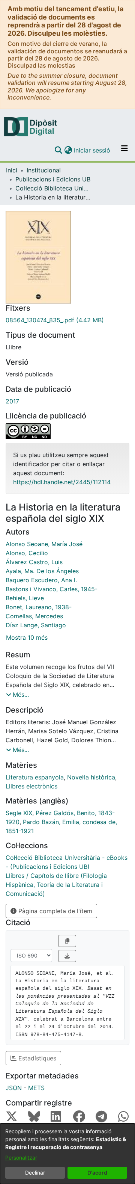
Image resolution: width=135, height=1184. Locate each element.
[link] (67, 320)
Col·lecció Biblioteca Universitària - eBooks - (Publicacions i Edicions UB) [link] (52, 188)
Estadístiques (36, 1058)
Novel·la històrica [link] (91, 777)
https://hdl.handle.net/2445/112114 (62, 482)
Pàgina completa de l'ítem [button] (54, 911)
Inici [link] (11, 170)
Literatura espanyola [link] (35, 777)
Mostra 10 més (27, 637)
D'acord (97, 1172)
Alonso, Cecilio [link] (27, 553)
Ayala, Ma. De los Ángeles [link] (42, 571)
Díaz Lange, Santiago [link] (36, 625)
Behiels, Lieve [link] (25, 598)
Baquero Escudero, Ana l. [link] (41, 580)
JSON (14, 1088)
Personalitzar (21, 1157)
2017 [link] (12, 401)
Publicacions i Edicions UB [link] (52, 179)
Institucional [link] (44, 170)
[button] (58, 150)
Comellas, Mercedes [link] (34, 616)
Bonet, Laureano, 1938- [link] (39, 607)
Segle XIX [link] (19, 813)
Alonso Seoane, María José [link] (44, 544)
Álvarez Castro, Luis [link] (34, 562)
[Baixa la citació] (67, 956)
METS (36, 1088)
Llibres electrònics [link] (31, 786)
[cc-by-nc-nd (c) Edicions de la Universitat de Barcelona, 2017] (67, 431)
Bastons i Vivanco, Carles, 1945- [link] (52, 589)
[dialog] (67, 1154)
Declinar (35, 1172)
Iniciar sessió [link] (92, 150)
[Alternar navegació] (124, 150)
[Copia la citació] (67, 941)
